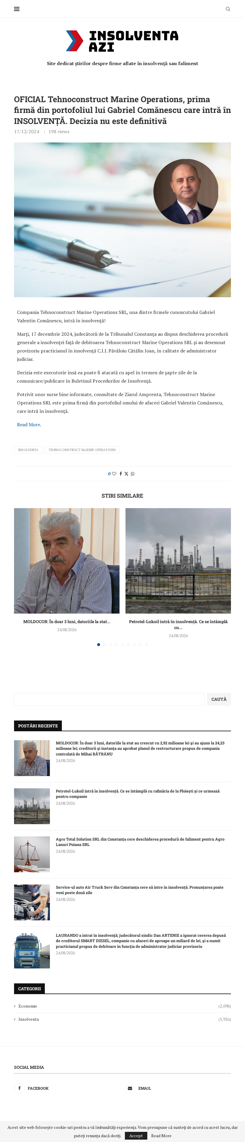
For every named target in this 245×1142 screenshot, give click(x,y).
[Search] (228, 9)
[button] (22, 577)
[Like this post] (114, 473)
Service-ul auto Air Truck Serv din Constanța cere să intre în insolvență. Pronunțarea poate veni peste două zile (139, 890)
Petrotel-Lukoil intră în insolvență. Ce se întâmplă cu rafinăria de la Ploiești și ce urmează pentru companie (138, 793)
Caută (219, 699)
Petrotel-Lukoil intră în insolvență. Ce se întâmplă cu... (178, 624)
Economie (125, 1006)
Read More (28, 424)
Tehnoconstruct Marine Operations (82, 450)
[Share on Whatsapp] (132, 473)
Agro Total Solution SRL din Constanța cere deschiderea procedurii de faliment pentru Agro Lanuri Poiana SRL (140, 841)
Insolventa (28, 450)
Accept (136, 1135)
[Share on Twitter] (126, 473)
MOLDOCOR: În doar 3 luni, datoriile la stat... (67, 621)
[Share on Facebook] (121, 473)
